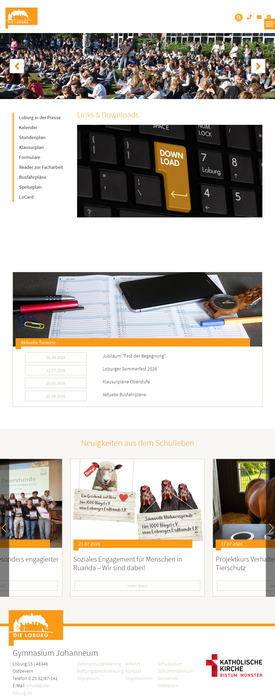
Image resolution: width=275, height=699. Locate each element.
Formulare (29, 157)
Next (269, 528)
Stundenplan (32, 137)
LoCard (26, 197)
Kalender (28, 127)
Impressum (88, 678)
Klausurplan (31, 147)
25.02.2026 (56, 383)
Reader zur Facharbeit (41, 167)
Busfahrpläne (32, 177)
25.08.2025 (56, 396)
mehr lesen (138, 585)
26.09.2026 (56, 357)
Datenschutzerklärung (99, 664)
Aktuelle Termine (38, 342)
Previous (6, 528)
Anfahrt (132, 664)
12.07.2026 (56, 370)
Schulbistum (170, 664)
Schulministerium (175, 671)
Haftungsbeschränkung (100, 671)
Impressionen (139, 678)
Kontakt (133, 671)
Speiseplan (30, 187)
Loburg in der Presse (40, 117)
